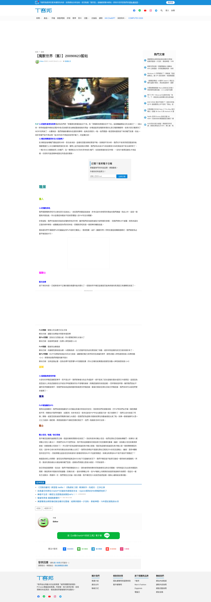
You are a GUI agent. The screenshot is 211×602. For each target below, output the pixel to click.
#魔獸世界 (48, 508)
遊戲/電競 (61, 18)
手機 (53, 18)
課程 (101, 18)
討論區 (94, 18)
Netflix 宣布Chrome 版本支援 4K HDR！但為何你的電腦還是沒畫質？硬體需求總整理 (160, 119)
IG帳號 (126, 549)
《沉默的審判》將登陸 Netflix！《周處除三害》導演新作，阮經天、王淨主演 (71, 487)
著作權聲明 (117, 585)
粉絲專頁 (70, 549)
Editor (42, 61)
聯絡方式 (95, 588)
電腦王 (137, 592)
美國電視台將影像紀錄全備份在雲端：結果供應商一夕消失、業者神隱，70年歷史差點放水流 (78, 501)
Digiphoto (138, 588)
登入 (167, 10)
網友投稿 (159, 592)
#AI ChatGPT (110, 18)
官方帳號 (85, 549)
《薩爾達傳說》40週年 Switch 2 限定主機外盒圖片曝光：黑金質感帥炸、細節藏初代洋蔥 (160, 83)
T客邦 (137, 581)
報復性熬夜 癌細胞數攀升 (48, 498)
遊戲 (42, 52)
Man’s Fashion (140, 585)
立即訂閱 (121, 176)
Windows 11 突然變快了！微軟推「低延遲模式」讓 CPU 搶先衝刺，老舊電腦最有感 (161, 76)
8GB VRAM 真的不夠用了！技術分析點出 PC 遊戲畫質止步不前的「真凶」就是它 (160, 104)
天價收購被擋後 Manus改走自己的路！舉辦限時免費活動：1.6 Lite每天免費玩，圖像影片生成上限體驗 (160, 90)
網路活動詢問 (161, 588)
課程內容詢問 (161, 585)
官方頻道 (99, 549)
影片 (80, 18)
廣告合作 (95, 585)
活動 (85, 18)
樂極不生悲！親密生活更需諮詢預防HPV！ (56, 494)
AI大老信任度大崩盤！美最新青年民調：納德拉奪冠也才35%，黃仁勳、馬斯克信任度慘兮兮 (160, 126)
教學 (74, 18)
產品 (45, 18)
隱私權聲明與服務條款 (122, 581)
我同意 (170, 2)
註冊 (173, 10)
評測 (68, 18)
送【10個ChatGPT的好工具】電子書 (84, 536)
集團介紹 (95, 581)
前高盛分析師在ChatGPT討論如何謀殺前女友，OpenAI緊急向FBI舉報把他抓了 (72, 491)
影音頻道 (113, 549)
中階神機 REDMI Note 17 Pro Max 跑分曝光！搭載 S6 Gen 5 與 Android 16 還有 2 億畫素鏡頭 (161, 111)
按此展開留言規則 (61, 565)
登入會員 (57, 563)
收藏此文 (68, 61)
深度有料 (120, 18)
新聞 (38, 18)
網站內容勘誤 (161, 581)
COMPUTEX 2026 (135, 18)
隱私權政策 (133, 2)
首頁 (36, 52)
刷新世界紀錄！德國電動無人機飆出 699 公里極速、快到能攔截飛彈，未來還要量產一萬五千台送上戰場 (160, 68)
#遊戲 (38, 508)
